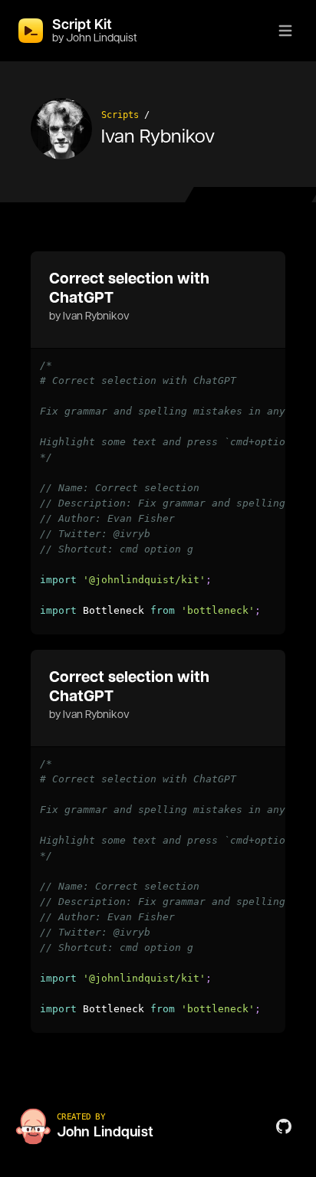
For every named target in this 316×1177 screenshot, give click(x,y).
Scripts (120, 115)
